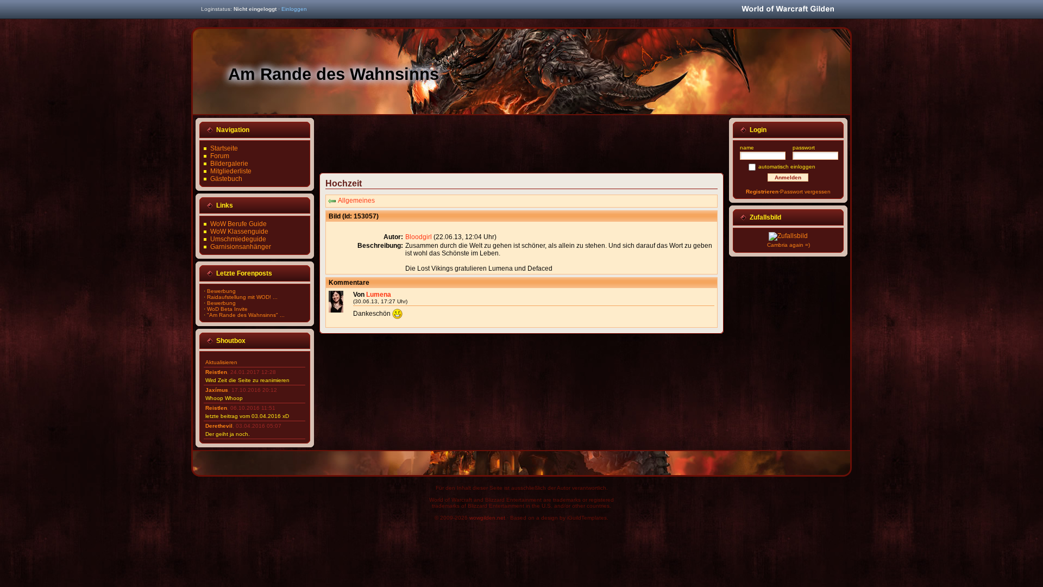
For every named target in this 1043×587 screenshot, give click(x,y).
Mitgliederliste (231, 171)
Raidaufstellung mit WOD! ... (242, 297)
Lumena (378, 294)
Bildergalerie (229, 163)
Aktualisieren (221, 362)
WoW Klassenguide (239, 231)
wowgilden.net (487, 518)
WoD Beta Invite (227, 309)
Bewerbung (221, 291)
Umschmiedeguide (238, 239)
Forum (219, 156)
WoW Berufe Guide (238, 224)
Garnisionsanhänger (240, 247)
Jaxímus (216, 390)
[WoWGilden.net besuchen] (788, 9)
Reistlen (216, 372)
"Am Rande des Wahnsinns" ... (246, 315)
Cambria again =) (788, 245)
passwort (804, 148)
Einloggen (294, 9)
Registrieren (762, 192)
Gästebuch (226, 179)
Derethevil (219, 426)
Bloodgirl (418, 237)
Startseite (224, 148)
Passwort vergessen (805, 192)
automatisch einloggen (786, 167)
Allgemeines (356, 200)
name (747, 148)
